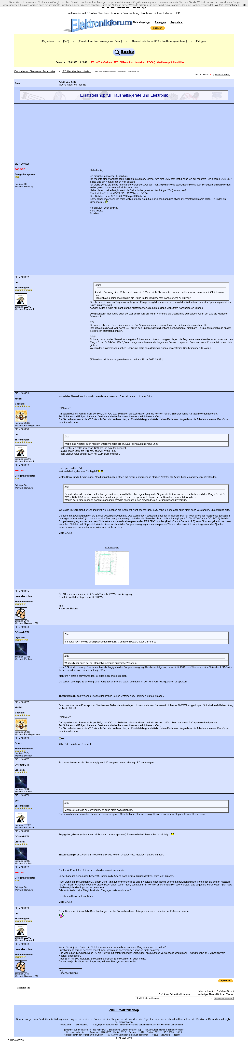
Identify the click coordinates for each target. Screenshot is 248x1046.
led (75, 84)
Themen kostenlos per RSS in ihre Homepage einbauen (158, 41)
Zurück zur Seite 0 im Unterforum (175, 994)
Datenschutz (82, 1024)
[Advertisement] (124, 130)
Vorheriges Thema (207, 994)
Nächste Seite (222, 74)
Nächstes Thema (224, 994)
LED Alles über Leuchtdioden (76, 71)
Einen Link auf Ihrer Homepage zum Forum (99, 41)
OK (245, 5)
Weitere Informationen (227, 5)
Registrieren (176, 22)
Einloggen (160, 22)
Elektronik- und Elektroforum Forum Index (34, 71)
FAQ (66, 41)
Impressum (65, 1024)
